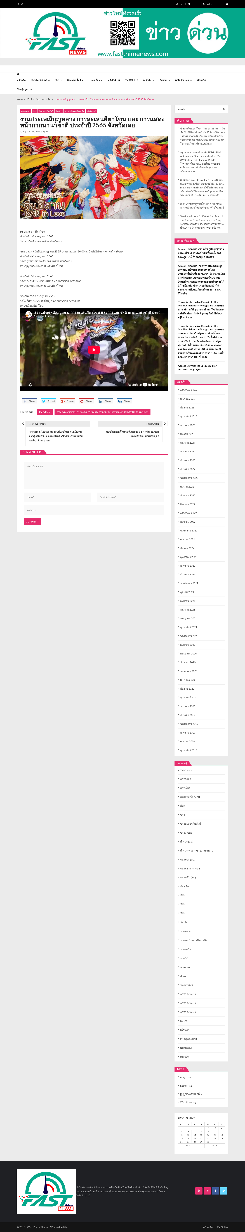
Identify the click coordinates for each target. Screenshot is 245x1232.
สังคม (183, 976)
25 (222, 1138)
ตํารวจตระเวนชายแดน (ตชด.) (196, 850)
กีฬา (182, 805)
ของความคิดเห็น (191, 1094)
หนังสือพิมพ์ (114, 80)
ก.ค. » (215, 1145)
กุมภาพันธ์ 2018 (188, 750)
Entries (186, 1085)
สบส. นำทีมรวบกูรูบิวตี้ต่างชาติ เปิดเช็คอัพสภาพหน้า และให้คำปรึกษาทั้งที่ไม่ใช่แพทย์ (202, 205)
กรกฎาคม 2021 (188, 618)
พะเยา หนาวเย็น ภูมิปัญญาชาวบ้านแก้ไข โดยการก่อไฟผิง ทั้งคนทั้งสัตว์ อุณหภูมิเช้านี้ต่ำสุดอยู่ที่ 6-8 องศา (201, 252)
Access (182, 248)
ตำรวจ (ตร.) (186, 841)
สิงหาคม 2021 (187, 609)
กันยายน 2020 (187, 644)
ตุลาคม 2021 (187, 592)
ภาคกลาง (185, 931)
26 (181, 1142)
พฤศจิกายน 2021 (189, 583)
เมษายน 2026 (187, 398)
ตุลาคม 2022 (187, 486)
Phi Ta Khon (44, 412)
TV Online (131, 80)
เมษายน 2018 (187, 741)
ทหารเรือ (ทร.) (188, 877)
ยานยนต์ (185, 967)
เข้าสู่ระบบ (185, 1077)
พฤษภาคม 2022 (188, 530)
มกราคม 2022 (187, 565)
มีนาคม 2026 (187, 407)
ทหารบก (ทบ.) (187, 859)
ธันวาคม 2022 (187, 469)
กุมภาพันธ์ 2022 (188, 556)
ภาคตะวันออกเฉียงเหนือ (74, 111)
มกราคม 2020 (187, 706)
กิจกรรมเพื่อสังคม (76, 80)
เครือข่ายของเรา (183, 80)
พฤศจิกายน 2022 (189, 477)
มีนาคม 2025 (187, 433)
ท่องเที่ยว (95, 80)
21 (195, 1138)
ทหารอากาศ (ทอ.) (190, 868)
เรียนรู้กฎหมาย (24, 89)
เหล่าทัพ (147, 80)
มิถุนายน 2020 (187, 662)
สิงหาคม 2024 (187, 442)
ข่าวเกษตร (186, 832)
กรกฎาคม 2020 (188, 653)
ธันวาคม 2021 (187, 574)
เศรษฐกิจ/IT (187, 1047)
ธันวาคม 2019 (187, 715)
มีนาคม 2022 (187, 548)
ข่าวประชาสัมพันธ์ (40, 80)
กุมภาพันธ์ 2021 (188, 627)
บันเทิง (183, 922)
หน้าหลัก (20, 4)
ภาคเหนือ (185, 949)
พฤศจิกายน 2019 (189, 723)
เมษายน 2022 (187, 539)
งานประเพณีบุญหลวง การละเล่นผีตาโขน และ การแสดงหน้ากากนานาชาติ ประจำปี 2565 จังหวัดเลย (102, 412)
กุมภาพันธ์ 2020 (188, 697)
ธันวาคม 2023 (187, 460)
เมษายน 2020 (187, 679)
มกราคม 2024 (187, 451)
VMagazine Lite (58, 1227)
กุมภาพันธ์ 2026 (188, 416)
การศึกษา (185, 778)
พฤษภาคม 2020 (188, 671)
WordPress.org (188, 1102)
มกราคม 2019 (187, 732)
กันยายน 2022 (187, 495)
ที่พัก (182, 895)
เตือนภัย (201, 80)
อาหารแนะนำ (188, 993)
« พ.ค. (188, 1145)
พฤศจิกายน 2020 (189, 636)
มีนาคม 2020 (187, 688)
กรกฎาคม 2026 (188, 390)
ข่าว (57, 80)
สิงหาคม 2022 (187, 504)
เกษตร (183, 1020)
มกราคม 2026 (187, 425)
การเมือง (185, 787)
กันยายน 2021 (187, 600)
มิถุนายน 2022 (187, 521)
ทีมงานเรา (164, 80)
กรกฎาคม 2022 (188, 513)
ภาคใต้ (184, 958)
